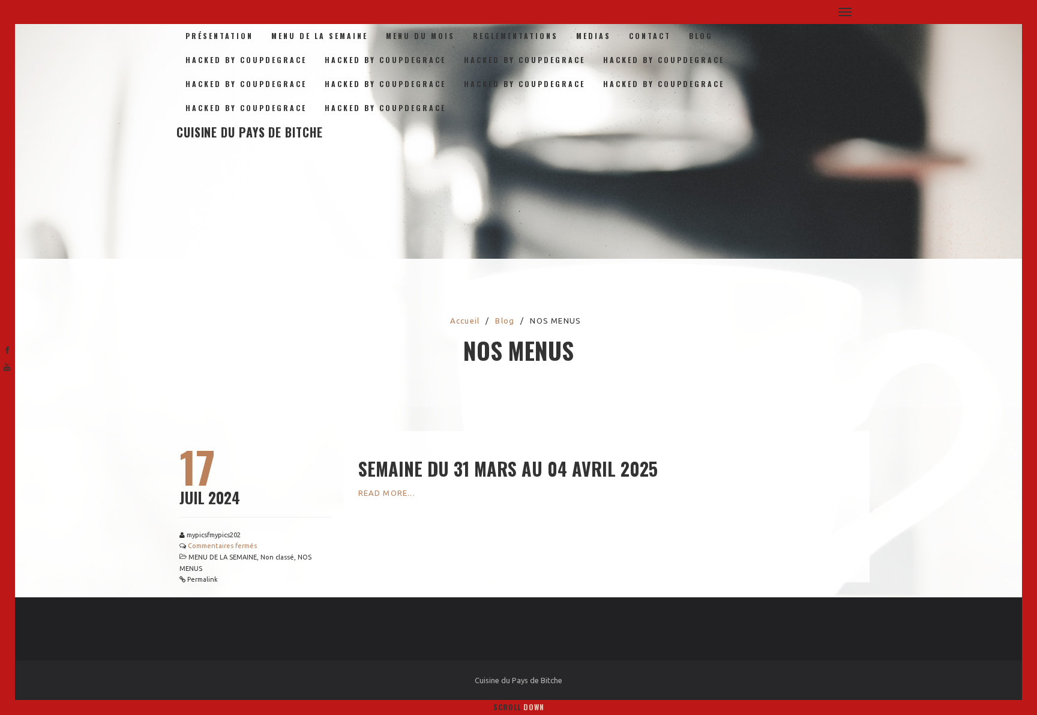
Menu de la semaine (319, 36)
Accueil (464, 320)
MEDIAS (593, 36)
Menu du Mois (28, 206)
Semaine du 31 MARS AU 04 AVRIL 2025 (508, 468)
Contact (650, 36)
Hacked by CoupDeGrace (246, 60)
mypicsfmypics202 (214, 535)
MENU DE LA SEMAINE (222, 557)
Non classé (277, 557)
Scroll (518, 707)
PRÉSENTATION (219, 36)
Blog (701, 36)
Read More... (386, 493)
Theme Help (25, 232)
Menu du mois (420, 36)
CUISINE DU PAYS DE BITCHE (249, 132)
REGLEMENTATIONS (515, 36)
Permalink (202, 579)
